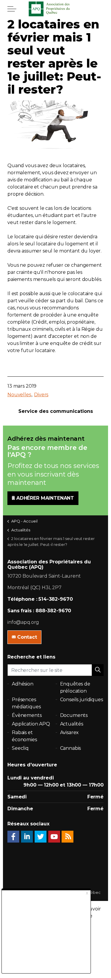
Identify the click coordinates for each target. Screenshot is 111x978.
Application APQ (31, 724)
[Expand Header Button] (12, 9)
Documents (74, 715)
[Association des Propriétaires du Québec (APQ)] (55, 8)
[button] (98, 670)
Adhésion (22, 684)
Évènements (27, 715)
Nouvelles (19, 394)
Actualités (71, 724)
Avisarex (69, 732)
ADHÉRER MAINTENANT (45, 498)
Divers (41, 394)
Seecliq (20, 748)
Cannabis (70, 748)
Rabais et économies (24, 736)
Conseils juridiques (81, 699)
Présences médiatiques (26, 703)
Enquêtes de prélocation (75, 687)
